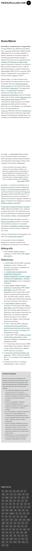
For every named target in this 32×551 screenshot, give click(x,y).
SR (24, 513)
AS (19, 535)
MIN (11, 510)
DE (10, 491)
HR (3, 507)
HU (29, 507)
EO (10, 504)
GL (21, 504)
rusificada (4, 104)
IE (10, 529)
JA (11, 494)
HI (29, 504)
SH (28, 513)
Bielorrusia (14, 88)
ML (21, 532)
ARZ (3, 494)
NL (7, 494)
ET (3, 504)
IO (22, 526)
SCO (11, 539)
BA (7, 523)
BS (11, 523)
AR (6, 491)
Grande (19, 198)
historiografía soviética (15, 236)
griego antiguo (5, 71)
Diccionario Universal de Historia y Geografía (16, 207)
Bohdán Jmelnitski (6, 203)
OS (13, 529)
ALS (16, 520)
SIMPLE (12, 513)
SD (23, 539)
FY (3, 526)
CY (22, 500)
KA (14, 507)
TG (18, 516)
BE (10, 500)
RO (7, 513)
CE (23, 510)
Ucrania (7, 57)
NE (7, 535)
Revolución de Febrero (8, 221)
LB (10, 532)
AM (20, 520)
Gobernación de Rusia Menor (10, 95)
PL (3, 491)
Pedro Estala (14, 154)
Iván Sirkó (16, 203)
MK (3, 510)
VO (19, 542)
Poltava (13, 216)
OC (11, 535)
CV (19, 523)
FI (2, 516)
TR (22, 516)
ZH (11, 497)
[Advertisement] (16, 19)
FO (26, 523)
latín (2, 66)
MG (18, 532)
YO (3, 545)
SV (23, 494)
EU (14, 504)
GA (7, 526)
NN (19, 510)
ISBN (5, 267)
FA (17, 504)
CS (18, 500)
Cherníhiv (7, 216)
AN (24, 520)
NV (23, 523)
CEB (19, 494)
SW (3, 542)
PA (22, 535)
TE (11, 542)
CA (14, 500)
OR (15, 535)
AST (23, 497)
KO (25, 504)
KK (3, 513)
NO (15, 510)
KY (7, 532)
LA (17, 507)
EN (14, 491)
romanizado (8, 51)
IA (6, 529)
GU (15, 526)
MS (7, 510)
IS (17, 529)
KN (24, 529)
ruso (4, 48)
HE (10, 507)
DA (26, 500)
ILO (3, 529)
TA (6, 516)
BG (3, 500)
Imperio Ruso (12, 90)
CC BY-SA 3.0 (20, 382)
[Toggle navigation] (28, 3)
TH (14, 516)
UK (27, 494)
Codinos (14, 75)
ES (17, 491)
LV (21, 507)
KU (3, 532)
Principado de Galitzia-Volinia (18, 62)
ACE (11, 520)
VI (2, 497)
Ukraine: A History (19, 251)
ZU (7, 545)
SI (19, 539)
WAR (7, 497)
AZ (27, 497)
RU (15, 497)
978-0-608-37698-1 (12, 267)
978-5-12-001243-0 (17, 350)
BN (7, 500)
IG (25, 526)
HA (19, 526)
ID (6, 507)
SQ (15, 539)
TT (10, 516)
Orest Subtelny (9, 285)
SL (20, 513)
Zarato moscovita (6, 187)
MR (25, 532)
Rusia (18, 161)
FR (21, 491)
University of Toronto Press (12, 287)
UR (25, 516)
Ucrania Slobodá (23, 216)
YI (27, 542)
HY (3, 520)
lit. (22, 66)
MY (7, 520)
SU (26, 539)
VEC (15, 542)
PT (15, 494)
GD (11, 526)
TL (7, 542)
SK (17, 513)
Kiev (2, 216)
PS (26, 535)
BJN (3, 523)
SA (7, 539)
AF (19, 497)
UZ (27, 510)
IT (25, 491)
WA (23, 542)
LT (25, 507)
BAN (28, 520)
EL (6, 504)
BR (15, 523)
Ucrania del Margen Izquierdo (17, 189)
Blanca (3, 201)
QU (3, 539)
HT (28, 529)
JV (21, 529)
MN (3, 535)
